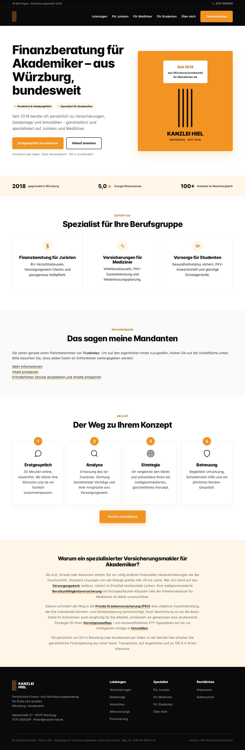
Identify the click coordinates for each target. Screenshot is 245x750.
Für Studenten (167, 16)
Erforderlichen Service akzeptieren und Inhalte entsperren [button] (56, 377)
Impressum (204, 690)
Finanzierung (119, 719)
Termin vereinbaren (123, 516)
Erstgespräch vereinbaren (38, 143)
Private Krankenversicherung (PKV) (122, 606)
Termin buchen (216, 16)
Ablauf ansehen (84, 143)
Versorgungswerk (66, 586)
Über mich (188, 16)
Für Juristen (120, 16)
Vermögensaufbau (97, 623)
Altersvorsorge (120, 711)
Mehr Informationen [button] (27, 366)
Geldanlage (117, 697)
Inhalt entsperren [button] (25, 372)
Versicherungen (120, 690)
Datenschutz (205, 697)
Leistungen (99, 16)
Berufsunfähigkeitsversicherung (77, 591)
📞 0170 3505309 (222, 3)
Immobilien (139, 628)
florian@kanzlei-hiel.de (48, 719)
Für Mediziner (142, 16)
